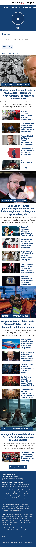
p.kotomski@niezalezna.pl (20, 486)
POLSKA (15, 8)
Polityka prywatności (26, 542)
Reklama (14, 542)
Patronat (6, 542)
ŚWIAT (21, 8)
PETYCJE (28, 8)
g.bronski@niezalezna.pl (22, 484)
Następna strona (16, 467)
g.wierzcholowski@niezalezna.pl (13, 479)
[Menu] (2, 2)
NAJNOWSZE (6, 8)
